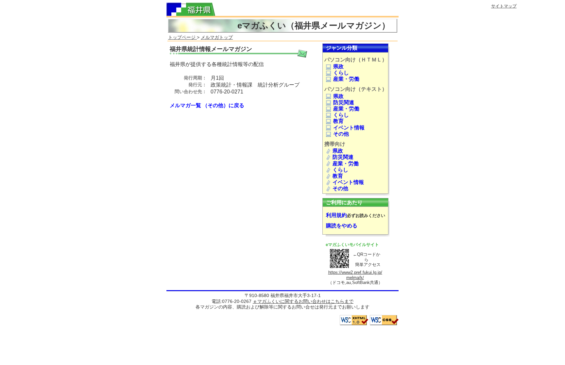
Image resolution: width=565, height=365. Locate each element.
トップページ (182, 37)
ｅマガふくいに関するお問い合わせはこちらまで (303, 301)
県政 (338, 66)
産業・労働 (346, 79)
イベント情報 (349, 127)
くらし (341, 72)
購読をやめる (341, 225)
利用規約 (336, 215)
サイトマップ (504, 6)
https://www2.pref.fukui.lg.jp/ (355, 272)
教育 (338, 121)
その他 (341, 134)
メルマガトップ (217, 37)
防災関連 (343, 102)
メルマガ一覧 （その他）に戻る (207, 105)
